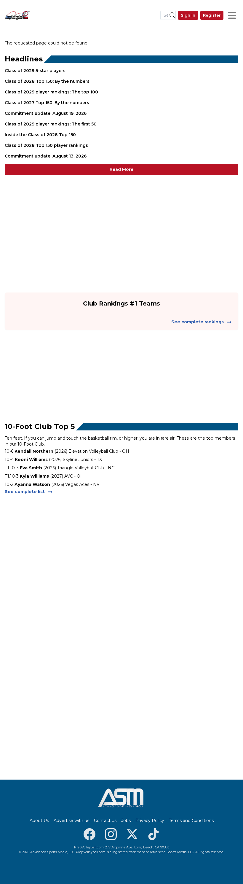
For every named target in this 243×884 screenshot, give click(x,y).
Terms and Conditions (191, 820)
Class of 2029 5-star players (35, 70)
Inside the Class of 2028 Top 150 (40, 134)
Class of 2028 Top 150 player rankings (46, 145)
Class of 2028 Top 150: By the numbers (47, 81)
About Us (39, 820)
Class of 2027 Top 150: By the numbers (47, 102)
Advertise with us (71, 820)
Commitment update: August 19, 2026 (46, 113)
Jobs (126, 820)
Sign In (188, 15)
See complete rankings (197, 322)
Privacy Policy (149, 820)
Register (212, 15)
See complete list (25, 491)
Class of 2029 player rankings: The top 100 (51, 92)
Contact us (105, 820)
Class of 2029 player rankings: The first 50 (51, 124)
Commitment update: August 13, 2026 (46, 156)
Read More (121, 169)
